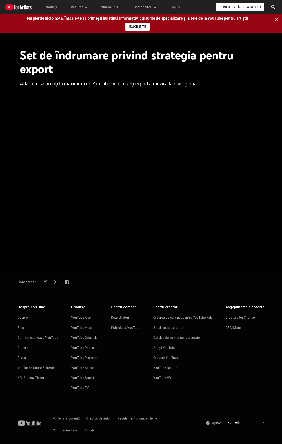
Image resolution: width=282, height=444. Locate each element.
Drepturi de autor (98, 418)
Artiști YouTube (164, 348)
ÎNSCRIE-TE (137, 26)
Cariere (23, 348)
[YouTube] (29, 423)
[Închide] (278, 19)
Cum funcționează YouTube (38, 337)
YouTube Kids (81, 317)
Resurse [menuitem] (77, 7)
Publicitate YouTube (125, 327)
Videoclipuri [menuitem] (110, 7)
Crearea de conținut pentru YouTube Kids (183, 317)
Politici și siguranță (66, 418)
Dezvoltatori (120, 317)
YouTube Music (82, 327)
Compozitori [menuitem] (143, 7)
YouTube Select (82, 368)
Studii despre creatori (168, 327)
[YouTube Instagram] (56, 282)
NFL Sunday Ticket (31, 378)
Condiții (89, 430)
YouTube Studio (82, 378)
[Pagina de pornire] (18, 7)
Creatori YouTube (166, 357)
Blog (21, 327)
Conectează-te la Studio (240, 7)
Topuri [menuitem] (175, 7)
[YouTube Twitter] (45, 282)
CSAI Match (234, 327)
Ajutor (216, 423)
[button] (273, 7)
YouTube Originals (84, 337)
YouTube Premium (84, 357)
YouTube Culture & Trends (36, 368)
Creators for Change (240, 317)
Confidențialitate (65, 430)
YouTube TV (80, 387)
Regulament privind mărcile (137, 418)
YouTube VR (162, 378)
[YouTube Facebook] (67, 282)
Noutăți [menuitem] (51, 7)
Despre (23, 317)
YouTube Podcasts (84, 348)
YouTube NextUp (165, 368)
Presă (22, 357)
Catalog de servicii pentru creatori (177, 337)
